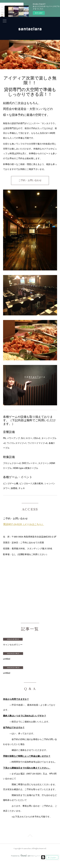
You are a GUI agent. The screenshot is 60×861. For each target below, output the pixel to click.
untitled (6, 658)
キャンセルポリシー (12, 644)
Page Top (30, 836)
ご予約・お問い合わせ (30, 180)
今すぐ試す (39, 13)
